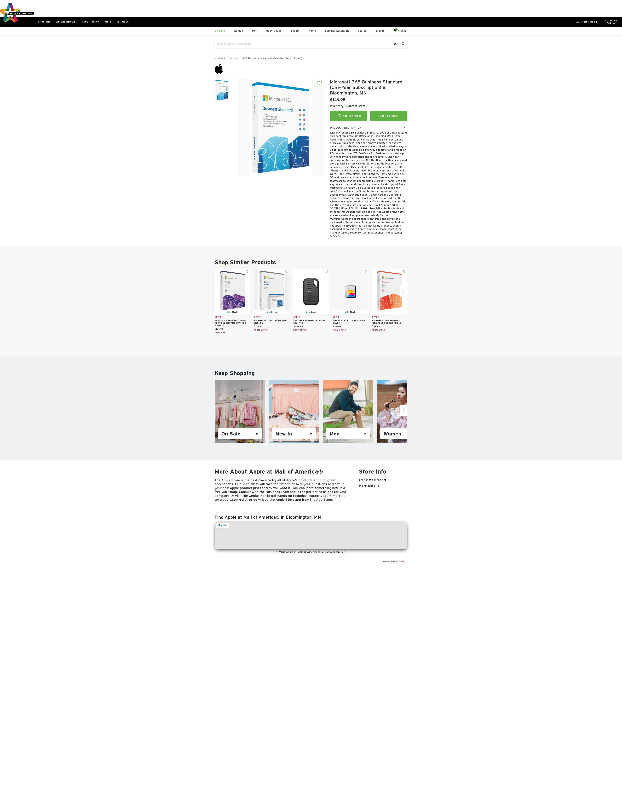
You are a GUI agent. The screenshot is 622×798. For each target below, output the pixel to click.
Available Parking (586, 22)
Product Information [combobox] (345, 127)
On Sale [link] (220, 30)
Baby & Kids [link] (274, 30)
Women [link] (238, 30)
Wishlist (402, 30)
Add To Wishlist (352, 115)
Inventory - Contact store (348, 106)
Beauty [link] (295, 30)
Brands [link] (380, 30)
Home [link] (312, 30)
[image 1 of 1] (222, 90)
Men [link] (254, 30)
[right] (403, 291)
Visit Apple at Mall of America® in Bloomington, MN (312, 552)
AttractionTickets (611, 21)
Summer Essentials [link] (337, 30)
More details (369, 486)
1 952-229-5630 (372, 480)
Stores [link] (362, 30)
